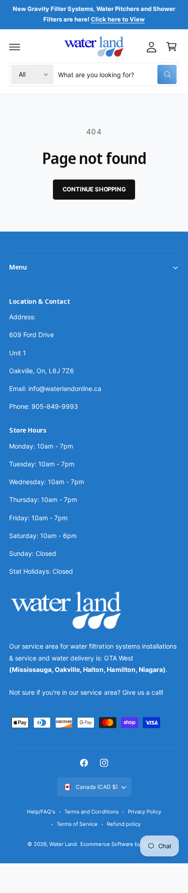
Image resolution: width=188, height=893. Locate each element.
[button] (15, 47)
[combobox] (117, 74)
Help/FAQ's (41, 811)
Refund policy (124, 824)
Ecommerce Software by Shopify (120, 844)
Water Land (63, 844)
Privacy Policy (144, 811)
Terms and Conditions (91, 811)
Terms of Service (77, 824)
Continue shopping (94, 189)
